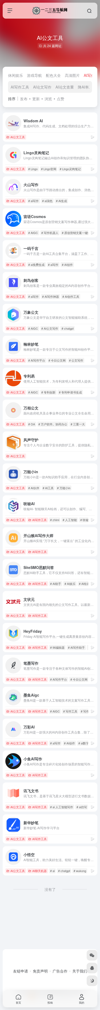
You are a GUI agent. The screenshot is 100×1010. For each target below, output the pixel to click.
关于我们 (79, 971)
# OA (31, 424)
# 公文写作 (76, 360)
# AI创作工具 (70, 296)
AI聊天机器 (39, 871)
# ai (52, 871)
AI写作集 (91, 75)
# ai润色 (47, 201)
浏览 (48, 98)
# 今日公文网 (57, 360)
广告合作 (60, 971)
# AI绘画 (84, 583)
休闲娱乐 (15, 75)
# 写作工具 (70, 711)
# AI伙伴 (33, 488)
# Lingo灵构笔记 (70, 169)
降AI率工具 (87, 87)
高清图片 (72, 75)
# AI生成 (61, 201)
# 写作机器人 (49, 233)
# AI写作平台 (36, 360)
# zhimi (54, 520)
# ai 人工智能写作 (61, 807)
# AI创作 (67, 264)
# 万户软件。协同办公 (52, 424)
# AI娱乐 (70, 583)
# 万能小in (63, 488)
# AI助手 (55, 583)
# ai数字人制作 (88, 743)
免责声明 (40, 971)
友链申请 (20, 971)
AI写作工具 (20, 87)
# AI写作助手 (76, 647)
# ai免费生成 (36, 264)
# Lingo (33, 169)
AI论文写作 (42, 87)
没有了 (50, 889)
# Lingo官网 (48, 169)
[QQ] (92, 968)
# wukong (80, 871)
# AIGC (33, 233)
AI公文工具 (17, 137)
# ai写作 (33, 201)
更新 (36, 98)
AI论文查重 (64, 87)
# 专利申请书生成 (70, 392)
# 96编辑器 (57, 647)
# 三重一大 (78, 424)
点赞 (60, 98)
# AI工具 (48, 488)
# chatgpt (68, 328)
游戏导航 (34, 75)
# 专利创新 (48, 392)
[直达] (92, 137)
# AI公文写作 (49, 328)
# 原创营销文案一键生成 (78, 233)
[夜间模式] (92, 980)
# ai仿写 (82, 807)
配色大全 (53, 75)
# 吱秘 (84, 520)
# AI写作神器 (50, 296)
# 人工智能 (70, 520)
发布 (23, 98)
